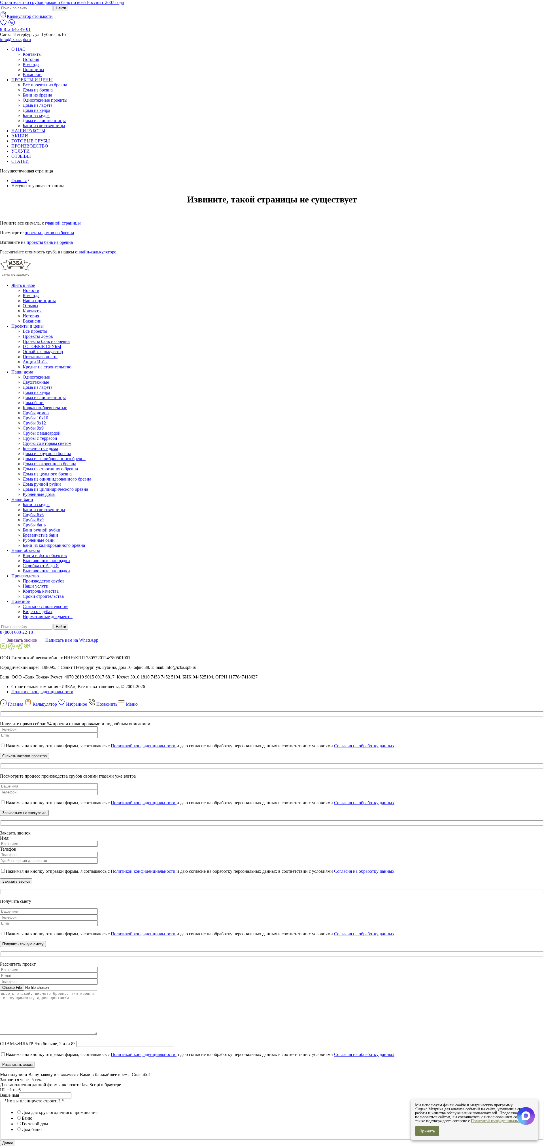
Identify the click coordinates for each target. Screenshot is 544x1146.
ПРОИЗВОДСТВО (29, 146)
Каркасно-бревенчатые (45, 407)
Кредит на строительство (47, 366)
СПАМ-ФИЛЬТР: (17, 1043)
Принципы (33, 69)
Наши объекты (25, 550)
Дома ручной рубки (42, 484)
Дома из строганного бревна (50, 468)
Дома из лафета (37, 105)
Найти (61, 8)
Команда (31, 64)
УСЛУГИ (20, 151)
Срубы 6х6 (33, 514)
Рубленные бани (39, 540)
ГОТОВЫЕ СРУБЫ (30, 140)
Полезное (20, 601)
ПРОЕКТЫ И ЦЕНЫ (32, 79)
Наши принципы (39, 300)
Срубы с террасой (40, 438)
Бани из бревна (37, 95)
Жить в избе (23, 285)
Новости (31, 290)
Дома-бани (33, 402)
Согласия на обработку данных (364, 745)
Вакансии (32, 74)
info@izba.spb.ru (15, 39)
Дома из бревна (38, 90)
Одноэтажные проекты (45, 100)
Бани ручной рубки (41, 530)
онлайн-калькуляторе (95, 251)
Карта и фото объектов (45, 555)
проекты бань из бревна (50, 242)
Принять (427, 1131)
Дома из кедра (36, 110)
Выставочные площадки (46, 560)
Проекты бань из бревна (46, 341)
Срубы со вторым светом (47, 443)
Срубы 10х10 (35, 417)
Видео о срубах (37, 611)
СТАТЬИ (20, 161)
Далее (7, 1143)
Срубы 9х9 (33, 428)
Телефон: (9, 849)
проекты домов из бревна (49, 232)
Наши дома (22, 372)
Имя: (4, 838)
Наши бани (22, 499)
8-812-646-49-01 (15, 29)
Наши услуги (35, 586)
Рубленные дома (39, 494)
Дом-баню (32, 1129)
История (31, 59)
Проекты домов (38, 336)
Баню (27, 1118)
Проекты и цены (27, 326)
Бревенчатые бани (40, 535)
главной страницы (63, 223)
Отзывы (30, 305)
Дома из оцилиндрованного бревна (57, 479)
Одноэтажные (36, 377)
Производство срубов (44, 581)
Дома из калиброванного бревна (54, 458)
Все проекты (35, 331)
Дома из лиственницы (44, 120)
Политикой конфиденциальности (144, 745)
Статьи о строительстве (45, 606)
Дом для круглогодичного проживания (59, 1112)
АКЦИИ (19, 135)
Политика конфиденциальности (42, 691)
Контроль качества (41, 591)
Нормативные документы (48, 616)
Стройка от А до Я (41, 565)
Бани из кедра (36, 115)
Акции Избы (35, 361)
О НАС (18, 49)
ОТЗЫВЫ (21, 156)
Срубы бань (34, 524)
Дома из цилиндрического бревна (55, 489)
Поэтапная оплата (40, 356)
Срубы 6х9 (33, 519)
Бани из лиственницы (44, 125)
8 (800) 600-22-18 (16, 632)
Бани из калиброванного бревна (54, 545)
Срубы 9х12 (34, 423)
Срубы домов (36, 412)
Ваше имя (9, 1095)
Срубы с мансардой (42, 433)
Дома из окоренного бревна (49, 463)
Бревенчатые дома (40, 448)
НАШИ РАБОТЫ (28, 130)
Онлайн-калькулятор (43, 351)
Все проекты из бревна (45, 84)
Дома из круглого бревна (47, 453)
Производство (25, 575)
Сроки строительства (43, 596)
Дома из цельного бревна (47, 473)
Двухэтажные (36, 382)
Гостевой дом (35, 1123)
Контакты (32, 54)
